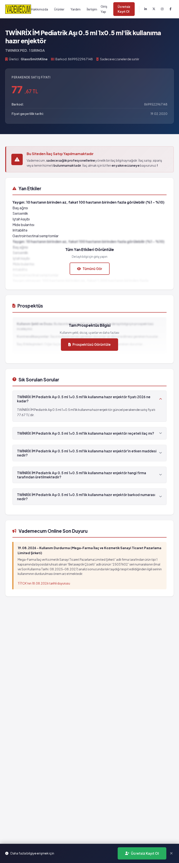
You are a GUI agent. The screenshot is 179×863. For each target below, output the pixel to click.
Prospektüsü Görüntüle (91, 344)
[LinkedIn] (145, 9)
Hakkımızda (39, 9)
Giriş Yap (104, 8)
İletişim (92, 9)
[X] (154, 9)
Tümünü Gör (92, 268)
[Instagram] (162, 9)
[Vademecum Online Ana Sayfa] (18, 9)
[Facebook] (170, 9)
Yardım (76, 9)
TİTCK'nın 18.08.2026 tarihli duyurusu (44, 583)
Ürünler (59, 9)
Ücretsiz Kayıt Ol (124, 9)
